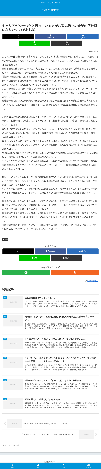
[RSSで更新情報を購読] (75, 272)
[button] (66, 43)
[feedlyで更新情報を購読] (26, 272)
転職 (6, 240)
